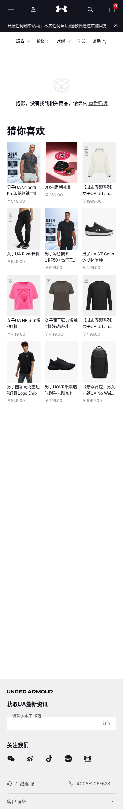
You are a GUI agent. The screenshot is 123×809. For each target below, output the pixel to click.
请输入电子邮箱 (26, 716)
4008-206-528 (93, 783)
